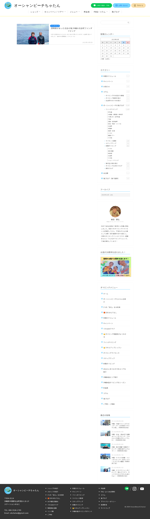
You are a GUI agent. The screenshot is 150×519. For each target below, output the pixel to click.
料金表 (87, 12)
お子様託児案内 (53, 501)
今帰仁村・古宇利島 (114, 117)
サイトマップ (105, 508)
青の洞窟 (110, 151)
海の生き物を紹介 (117, 163)
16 (107, 50)
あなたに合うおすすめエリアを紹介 (114, 370)
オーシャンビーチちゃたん (37, 5)
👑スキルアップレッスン (112, 347)
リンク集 (51, 511)
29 (102, 56)
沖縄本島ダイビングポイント (82, 511)
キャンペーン (115, 81)
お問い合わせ (123, 5)
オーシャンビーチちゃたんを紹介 (114, 300)
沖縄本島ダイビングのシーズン (114, 382)
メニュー (74, 12)
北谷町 (110, 126)
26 (119, 53)
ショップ (34, 12)
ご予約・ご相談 (109, 404)
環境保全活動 (52, 508)
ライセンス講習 (117, 141)
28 (128, 53)
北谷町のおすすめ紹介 (117, 100)
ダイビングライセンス (111, 353)
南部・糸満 (111, 131)
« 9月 (102, 59)
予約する (140, 5)
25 (115, 53)
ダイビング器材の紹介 (117, 98)
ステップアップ (117, 143)
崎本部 (110, 153)
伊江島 (110, 112)
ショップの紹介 (53, 488)
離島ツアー (111, 135)
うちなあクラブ (109, 329)
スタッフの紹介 (53, 492)
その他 (110, 138)
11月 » (107, 59)
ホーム (105, 293)
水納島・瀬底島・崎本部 (115, 114)
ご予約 (50, 515)
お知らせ (116, 86)
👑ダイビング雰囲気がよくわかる (114, 335)
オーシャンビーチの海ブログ (116, 105)
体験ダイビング (117, 146)
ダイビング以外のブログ (117, 166)
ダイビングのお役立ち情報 (117, 95)
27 (124, 53)
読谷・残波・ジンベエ (114, 124)
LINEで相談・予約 (103, 5)
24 (111, 53)
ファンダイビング (117, 109)
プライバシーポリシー (108, 501)
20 (124, 50)
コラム (115, 92)
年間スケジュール (115, 76)
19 (119, 50)
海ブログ (116, 12)
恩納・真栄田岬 (112, 121)
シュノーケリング (113, 160)
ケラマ (110, 133)
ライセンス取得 (77, 498)
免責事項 (104, 505)
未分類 (115, 173)
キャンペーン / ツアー (54, 12)
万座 (109, 119)
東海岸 (110, 128)
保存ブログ (117, 168)
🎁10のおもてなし (110, 312)
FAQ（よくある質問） (108, 492)
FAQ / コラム (100, 12)
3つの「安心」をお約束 (111, 307)
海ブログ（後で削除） (116, 178)
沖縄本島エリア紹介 (110, 377)
